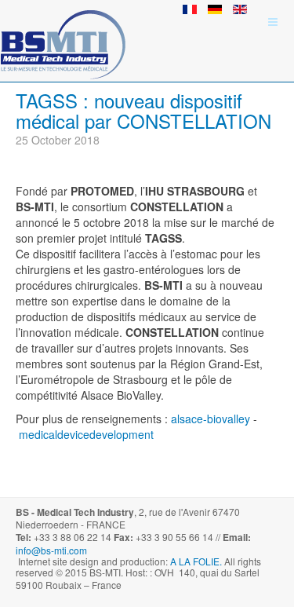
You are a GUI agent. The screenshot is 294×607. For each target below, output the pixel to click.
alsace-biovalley (210, 418)
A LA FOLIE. (197, 561)
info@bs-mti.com (51, 550)
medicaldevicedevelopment (86, 434)
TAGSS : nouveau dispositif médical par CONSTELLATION (143, 110)
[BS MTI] (62, 21)
